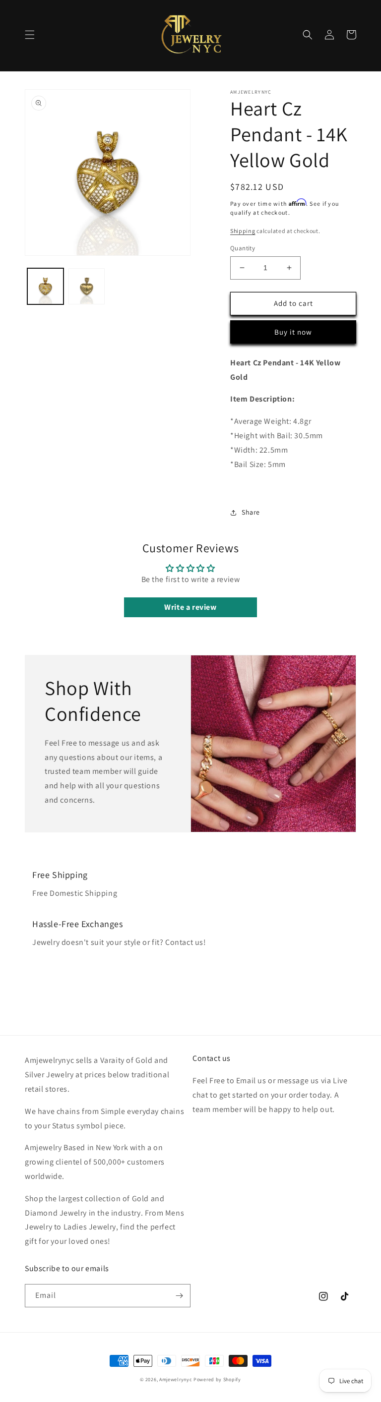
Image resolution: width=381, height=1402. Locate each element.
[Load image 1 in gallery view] (45, 286)
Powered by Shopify (217, 1379)
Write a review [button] (190, 607)
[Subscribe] (179, 1295)
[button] (30, 35)
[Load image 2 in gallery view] (86, 286)
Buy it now (293, 332)
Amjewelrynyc (175, 1379)
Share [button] (251, 512)
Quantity (242, 248)
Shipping (242, 230)
